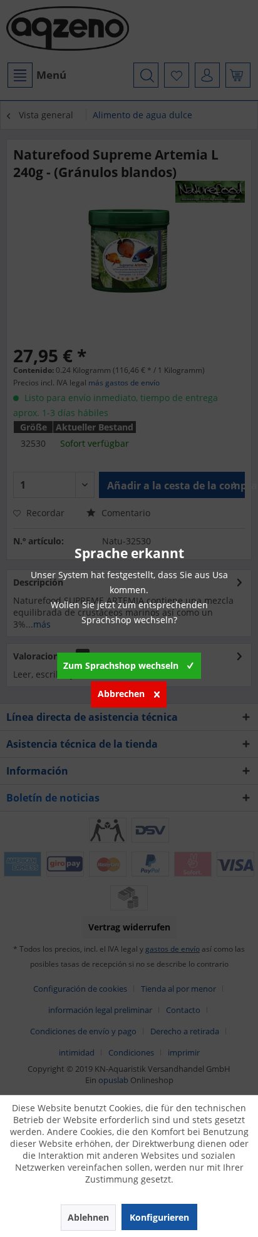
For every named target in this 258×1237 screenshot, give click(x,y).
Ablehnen (88, 1217)
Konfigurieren (159, 1217)
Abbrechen (121, 694)
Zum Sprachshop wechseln (120, 665)
